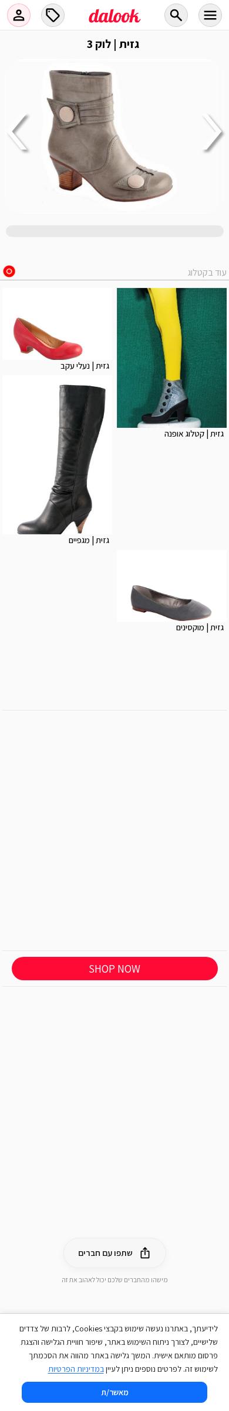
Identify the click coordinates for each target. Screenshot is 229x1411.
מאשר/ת (115, 1392)
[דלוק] (114, 23)
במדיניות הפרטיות (76, 1369)
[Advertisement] (114, 830)
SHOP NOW (114, 969)
